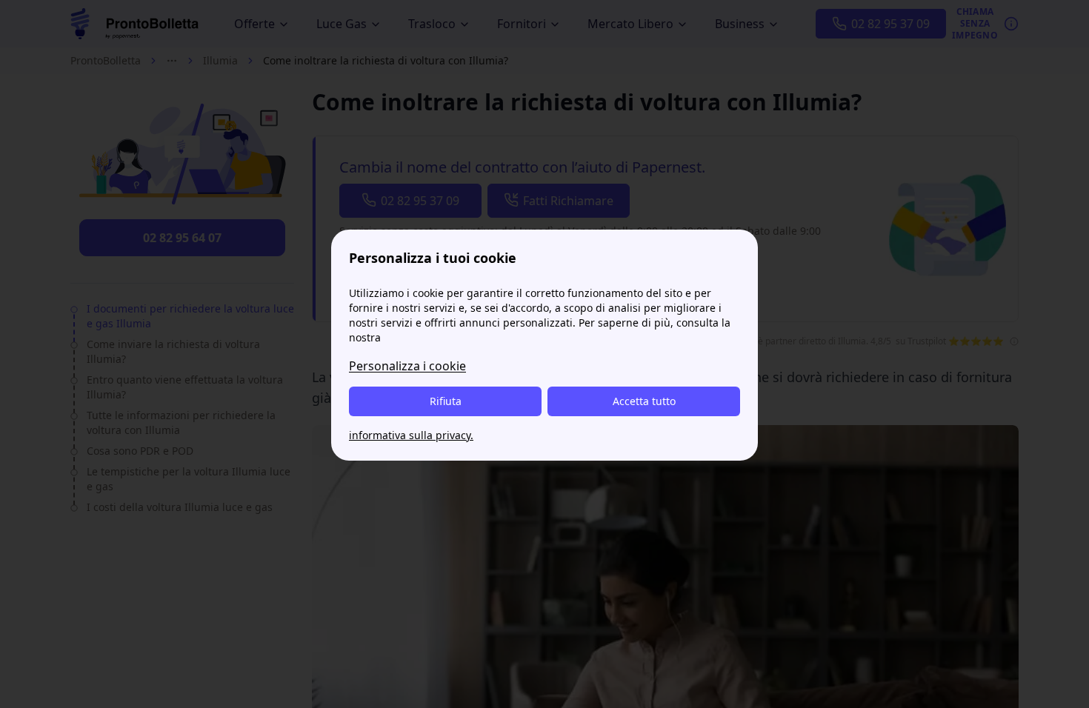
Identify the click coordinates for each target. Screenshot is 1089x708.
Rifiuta (446, 401)
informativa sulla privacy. (411, 435)
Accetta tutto (644, 401)
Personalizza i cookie (407, 365)
